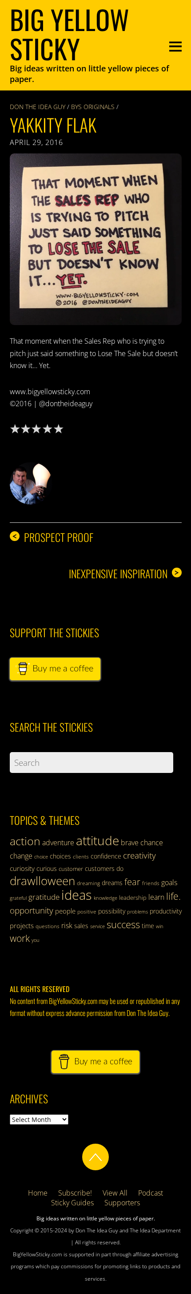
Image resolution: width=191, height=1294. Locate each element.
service (97, 926)
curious (46, 868)
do (119, 868)
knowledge (105, 897)
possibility (111, 911)
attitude (97, 840)
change (21, 856)
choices (60, 856)
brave (130, 842)
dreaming (88, 883)
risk (66, 925)
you (36, 940)
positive (86, 911)
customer (71, 869)
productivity (166, 911)
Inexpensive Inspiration (124, 574)
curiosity (22, 868)
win (159, 926)
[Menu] (175, 45)
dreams (112, 882)
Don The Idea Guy (37, 106)
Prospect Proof (52, 537)
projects (22, 925)
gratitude (44, 897)
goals (169, 882)
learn (156, 897)
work (20, 938)
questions (48, 926)
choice (41, 856)
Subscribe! (75, 1193)
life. (173, 896)
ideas (76, 895)
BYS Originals (93, 106)
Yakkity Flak (53, 124)
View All (115, 1193)
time (148, 925)
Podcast (150, 1193)
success (123, 924)
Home (38, 1193)
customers (100, 868)
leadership (133, 898)
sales (81, 925)
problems (137, 912)
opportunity (31, 910)
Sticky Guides (72, 1203)
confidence (106, 856)
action (25, 840)
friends (150, 883)
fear (132, 882)
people (65, 910)
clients (81, 856)
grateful (18, 898)
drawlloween (42, 880)
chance (151, 842)
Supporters (122, 1203)
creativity (139, 855)
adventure (58, 842)
